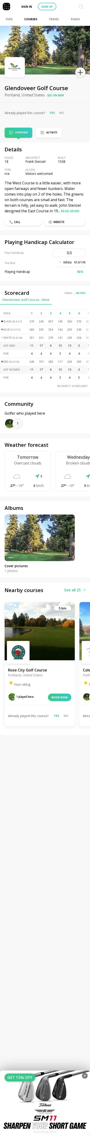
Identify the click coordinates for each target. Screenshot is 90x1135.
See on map (55, 95)
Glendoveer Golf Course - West (25, 300)
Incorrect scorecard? (72, 386)
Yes (52, 113)
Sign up (47, 7)
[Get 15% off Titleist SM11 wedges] (45, 1103)
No (61, 113)
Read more (70, 211)
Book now (59, 697)
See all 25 (72, 590)
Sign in (26, 7)
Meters (80, 293)
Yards (68, 293)
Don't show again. (45, 1131)
